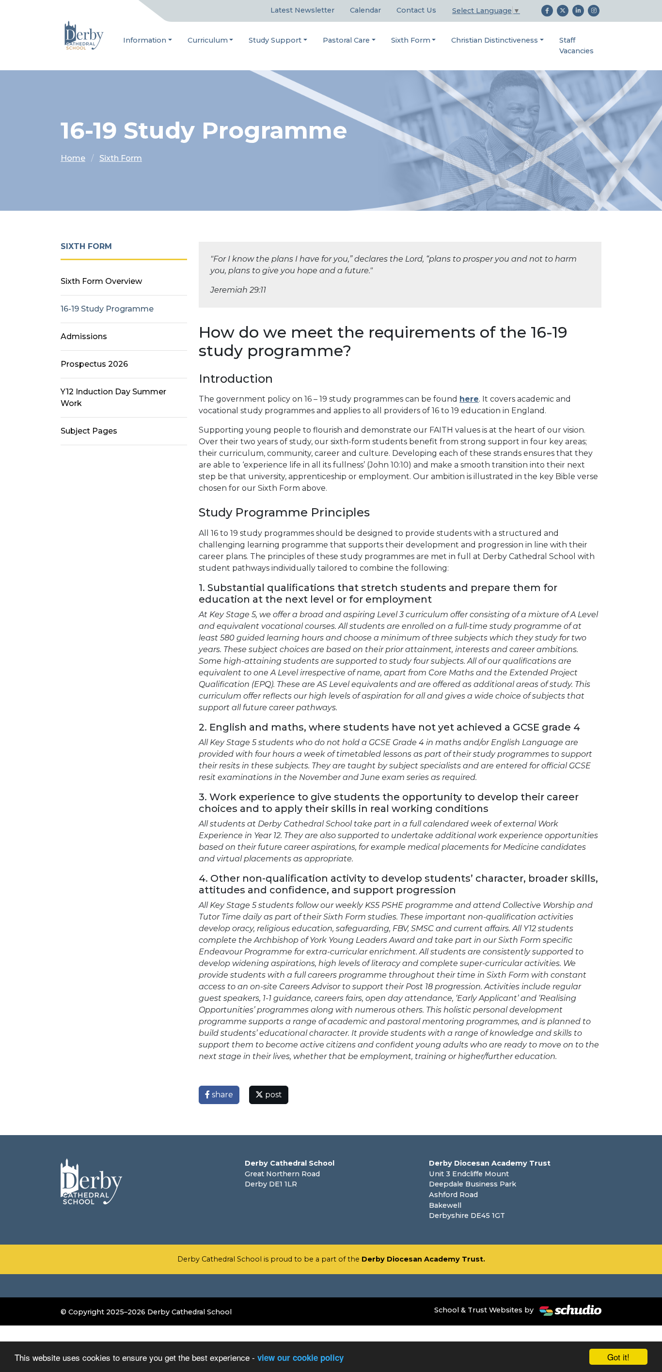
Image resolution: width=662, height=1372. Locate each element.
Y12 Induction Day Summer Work (113, 397)
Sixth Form (410, 40)
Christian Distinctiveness (494, 40)
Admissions (84, 336)
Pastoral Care (346, 40)
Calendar (365, 10)
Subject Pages (89, 431)
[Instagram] (593, 10)
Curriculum (208, 40)
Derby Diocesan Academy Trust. (423, 1259)
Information (144, 40)
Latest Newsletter (302, 10)
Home (73, 158)
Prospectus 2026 (94, 364)
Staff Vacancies (576, 45)
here (469, 399)
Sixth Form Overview (101, 281)
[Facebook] (547, 10)
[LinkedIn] (578, 10)
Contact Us (416, 10)
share (221, 1094)
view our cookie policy (300, 1357)
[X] (562, 10)
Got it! (618, 1357)
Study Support (275, 40)
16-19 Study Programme (107, 308)
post (272, 1094)
